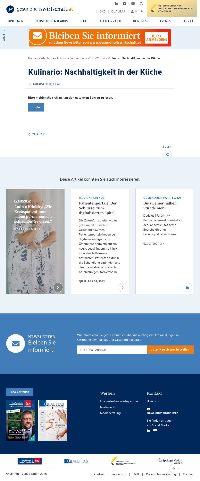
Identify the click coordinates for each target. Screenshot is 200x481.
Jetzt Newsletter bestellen (170, 349)
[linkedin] (148, 430)
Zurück (38, 134)
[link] (39, 9)
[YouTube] (155, 430)
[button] (14, 21)
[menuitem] (102, 12)
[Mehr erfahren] (29, 461)
